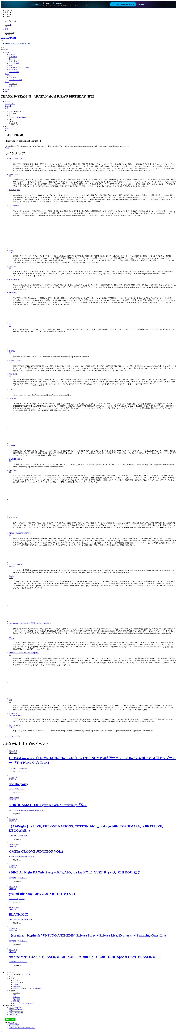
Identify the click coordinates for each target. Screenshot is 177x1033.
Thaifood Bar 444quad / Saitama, (22, 856)
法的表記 (16, 999)
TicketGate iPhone (15, 1026)
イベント (8, 25)
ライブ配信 (13, 57)
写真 (6, 29)
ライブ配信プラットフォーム (19, 67)
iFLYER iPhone (14, 1024)
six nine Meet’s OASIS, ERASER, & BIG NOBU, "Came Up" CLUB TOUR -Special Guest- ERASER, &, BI (85, 957)
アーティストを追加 (12, 736)
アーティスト (10, 104)
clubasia (17, 792)
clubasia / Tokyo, (16, 789)
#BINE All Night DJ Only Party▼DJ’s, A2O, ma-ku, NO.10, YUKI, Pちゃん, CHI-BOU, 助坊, (75, 872)
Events (7, 53)
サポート (16, 997)
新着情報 (142, 4)
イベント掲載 (14, 72)
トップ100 (12, 77)
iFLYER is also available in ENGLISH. (18, 43)
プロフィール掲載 (15, 80)
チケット (12, 59)
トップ (7, 101)
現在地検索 (13, 70)
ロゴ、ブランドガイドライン (23, 1003)
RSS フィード (14, 1015)
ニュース (16, 984)
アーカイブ (13, 84)
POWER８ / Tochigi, (18, 768)
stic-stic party (18, 784)
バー (6, 27)
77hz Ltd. (27, 974)
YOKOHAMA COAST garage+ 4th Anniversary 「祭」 (48, 805)
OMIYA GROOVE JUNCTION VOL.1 (36, 851)
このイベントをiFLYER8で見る (123, 4)
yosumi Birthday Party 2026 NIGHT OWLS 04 (42, 894)
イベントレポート (15, 63)
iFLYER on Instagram (16, 1011)
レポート (12, 86)
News (7, 82)
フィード (8, 106)
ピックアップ (14, 61)
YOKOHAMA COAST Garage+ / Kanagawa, (26, 810)
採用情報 (16, 1001)
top (2, 1031)
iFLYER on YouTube (16, 1013)
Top (6, 91)
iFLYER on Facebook (16, 1009)
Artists (7, 74)
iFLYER (12, 972)
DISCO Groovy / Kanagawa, (20, 919)
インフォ (16, 993)
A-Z (10, 76)
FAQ (14, 995)
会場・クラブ (14, 65)
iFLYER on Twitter (15, 1007)
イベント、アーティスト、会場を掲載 (27, 988)
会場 (6, 108)
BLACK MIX (18, 914)
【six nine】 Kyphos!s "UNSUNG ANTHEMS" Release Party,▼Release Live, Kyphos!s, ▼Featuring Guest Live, (88, 935)
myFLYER (8, 33)
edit (13, 33)
